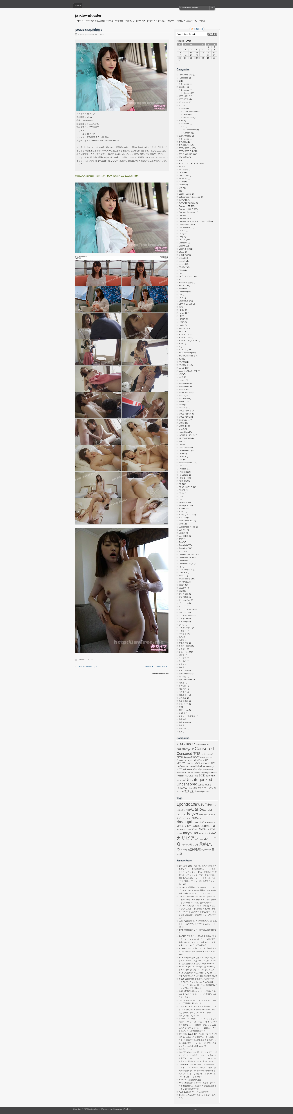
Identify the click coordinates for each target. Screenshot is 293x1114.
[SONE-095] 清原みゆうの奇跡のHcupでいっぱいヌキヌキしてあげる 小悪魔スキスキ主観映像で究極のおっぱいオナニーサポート (197, 890)
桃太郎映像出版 (185, 673)
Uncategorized (185, 554)
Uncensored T (185, 560)
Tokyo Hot (183, 548)
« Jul (179, 63)
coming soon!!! (185, 224)
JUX (194, 818)
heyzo (192, 814)
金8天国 (182, 713)
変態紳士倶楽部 (185, 646)
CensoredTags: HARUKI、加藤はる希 (194, 221)
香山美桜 (182, 719)
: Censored (183, 78)
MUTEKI (182, 423)
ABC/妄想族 (184, 157)
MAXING (182, 399)
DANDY (182, 231)
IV (180, 347)
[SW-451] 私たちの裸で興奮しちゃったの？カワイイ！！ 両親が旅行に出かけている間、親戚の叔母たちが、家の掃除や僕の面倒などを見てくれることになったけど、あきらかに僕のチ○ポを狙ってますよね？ (197, 1070)
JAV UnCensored (186, 356)
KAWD (199, 818)
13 (197, 52)
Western (182, 582)
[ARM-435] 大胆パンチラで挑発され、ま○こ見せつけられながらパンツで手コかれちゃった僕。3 (198, 924)
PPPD (179, 830)
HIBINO (182, 319)
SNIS (202, 829)
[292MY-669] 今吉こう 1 (86, 666)
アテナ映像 (183, 597)
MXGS (180, 826)
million (181, 402)
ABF (180, 160)
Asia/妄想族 (183, 169)
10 (180, 52)
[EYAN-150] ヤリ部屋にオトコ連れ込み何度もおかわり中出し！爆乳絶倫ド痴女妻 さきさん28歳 (197, 951)
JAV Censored (185, 353)
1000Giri (182, 87)
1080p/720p (184, 99)
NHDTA (187, 826)
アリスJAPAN (184, 600)
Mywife (182, 429)
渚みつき (182, 692)
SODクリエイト (185, 515)
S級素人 (182, 533)
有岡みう (182, 664)
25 (185, 58)
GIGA (181, 298)
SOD (181, 509)
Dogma (182, 246)
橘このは (182, 677)
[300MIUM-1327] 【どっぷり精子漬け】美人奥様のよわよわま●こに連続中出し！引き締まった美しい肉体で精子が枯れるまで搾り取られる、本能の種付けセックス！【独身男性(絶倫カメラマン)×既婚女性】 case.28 (198, 1040)
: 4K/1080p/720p (186, 75)
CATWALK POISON (187, 203)
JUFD (189, 818)
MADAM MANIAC (186, 383)
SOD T (181, 512)
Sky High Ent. (184, 505)
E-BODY (182, 255)
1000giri (213, 805)
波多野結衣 (196, 849)
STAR (213, 829)
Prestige (182, 472)
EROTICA (183, 267)
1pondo (182, 105)
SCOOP (182, 490)
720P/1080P (184, 148)
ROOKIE (182, 481)
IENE (181, 344)
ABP (188, 809)
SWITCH (182, 530)
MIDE (201, 822)
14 (203, 52)
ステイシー (183, 618)
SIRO (181, 499)
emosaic (182, 261)
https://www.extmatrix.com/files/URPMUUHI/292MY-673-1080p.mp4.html (107, 176)
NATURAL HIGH (185, 435)
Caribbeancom (185, 194)
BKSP (181, 188)
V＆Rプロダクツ (185, 570)
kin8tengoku (185, 822)
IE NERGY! (183, 337)
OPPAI (181, 457)
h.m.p (181, 307)
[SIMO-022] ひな (185, 1049)
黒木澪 (181, 725)
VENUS (182, 573)
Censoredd (183, 215)
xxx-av (181, 585)
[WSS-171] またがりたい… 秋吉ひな (194, 1092)
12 (191, 52)
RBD (184, 830)
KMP (181, 374)
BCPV (181, 182)
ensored (182, 264)
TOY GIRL (183, 551)
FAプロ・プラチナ (186, 276)
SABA (188, 830)
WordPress (127, 1109)
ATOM (181, 173)
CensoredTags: (185, 218)
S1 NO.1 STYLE (185, 487)
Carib (196, 809)
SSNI (207, 830)
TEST (181, 539)
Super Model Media (187, 527)
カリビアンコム (185, 609)
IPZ (184, 818)
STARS (182, 524)
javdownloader (88, 15)
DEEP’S (182, 240)
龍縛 (181, 731)
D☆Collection (184, 227)
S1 (180, 484)
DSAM (181, 252)
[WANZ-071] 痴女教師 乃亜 (190, 1080)
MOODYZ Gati (185, 417)
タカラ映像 (183, 622)
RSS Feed (198, 29)
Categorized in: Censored (189, 197)
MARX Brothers (185, 392)
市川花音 (182, 658)
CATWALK (183, 200)
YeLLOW (182, 588)
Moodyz (182, 408)
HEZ (181, 316)
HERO (181, 310)
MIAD (197, 822)
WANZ (181, 576)
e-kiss (181, 258)
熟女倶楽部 (183, 701)
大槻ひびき (193, 844)
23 (214, 55)
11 (185, 52)
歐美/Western (184, 680)
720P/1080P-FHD (186, 151)
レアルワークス (185, 628)
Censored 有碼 (185, 209)
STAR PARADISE (186, 521)
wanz (201, 833)
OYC (181, 460)
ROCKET (182, 478)
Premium (182, 469)
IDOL (181, 331)
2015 (181, 121)
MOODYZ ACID (185, 411)
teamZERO (183, 536)
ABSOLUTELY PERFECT (189, 163)
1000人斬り (184, 96)
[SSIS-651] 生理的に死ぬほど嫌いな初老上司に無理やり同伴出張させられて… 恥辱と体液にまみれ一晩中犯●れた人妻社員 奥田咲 (197, 899)
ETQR (181, 270)
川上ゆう (184, 850)
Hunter (181, 325)
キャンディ (183, 612)
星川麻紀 (182, 661)
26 (191, 58)
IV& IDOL (182, 350)
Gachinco (183, 292)
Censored (82, 660)
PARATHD (183, 466)
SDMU (194, 829)
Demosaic (183, 243)
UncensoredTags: (186, 563)
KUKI (181, 377)
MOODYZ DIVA (185, 414)
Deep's (182, 237)
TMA (181, 542)
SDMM (181, 493)
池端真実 (182, 689)
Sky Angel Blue (185, 502)
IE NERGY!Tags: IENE (188, 341)
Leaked (182, 380)
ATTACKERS (184, 176)
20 (197, 55)
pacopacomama (185, 463)
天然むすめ (183, 652)
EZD (181, 273)
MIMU (181, 405)
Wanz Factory (184, 579)
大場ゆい (182, 649)
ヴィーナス (183, 603)
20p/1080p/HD (185, 136)
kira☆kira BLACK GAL (188, 371)
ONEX (181, 454)
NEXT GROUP (185, 438)
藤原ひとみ (183, 710)
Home (78, 5)
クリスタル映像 (185, 615)
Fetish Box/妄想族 (186, 282)
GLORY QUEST (185, 304)
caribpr (207, 809)
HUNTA (211, 815)
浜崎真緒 (207, 850)
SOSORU (183, 518)
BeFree (182, 185)
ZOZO (181, 591)
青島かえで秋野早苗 (187, 716)
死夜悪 (181, 683)
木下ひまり (183, 670)
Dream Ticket (184, 249)
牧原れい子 (183, 704)
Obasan (182, 444)
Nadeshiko (183, 432)
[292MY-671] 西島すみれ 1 (157, 666)
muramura (183, 420)
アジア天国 (183, 594)
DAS (181, 234)
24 (180, 58)
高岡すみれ (183, 722)
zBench (115, 1109)
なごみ (181, 625)
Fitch (181, 289)
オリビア (182, 606)
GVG (184, 815)
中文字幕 (182, 634)
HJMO (181, 322)
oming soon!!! (184, 447)
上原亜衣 (184, 845)
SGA (181, 496)
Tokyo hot (183, 545)
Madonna (183, 386)
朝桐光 (181, 667)
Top (195, 1110)
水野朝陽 (182, 686)
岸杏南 (181, 655)
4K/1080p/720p (185, 145)
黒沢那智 (182, 728)
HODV (205, 815)
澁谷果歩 (182, 698)
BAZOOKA (183, 179)
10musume (183, 102)
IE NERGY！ (184, 334)
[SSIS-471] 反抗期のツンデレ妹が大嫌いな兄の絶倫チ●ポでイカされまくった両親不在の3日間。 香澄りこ (197, 994)
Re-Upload (183, 475)
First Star (182, 286)
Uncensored (188, 118)
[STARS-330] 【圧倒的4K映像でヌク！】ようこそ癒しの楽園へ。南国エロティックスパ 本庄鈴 (197, 915)
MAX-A (181, 395)
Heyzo (186, 114)
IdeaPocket (183, 328)
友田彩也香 (183, 643)
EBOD (179, 815)
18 (185, 55)
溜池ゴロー (183, 695)
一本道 (181, 631)
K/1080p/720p (185, 365)
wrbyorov (90, 34)
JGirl (181, 359)
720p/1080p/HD (190, 111)
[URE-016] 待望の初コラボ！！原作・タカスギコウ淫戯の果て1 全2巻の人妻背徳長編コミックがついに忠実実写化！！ (197, 1086)
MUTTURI (183, 426)
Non (180, 441)
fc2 (180, 279)
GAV (181, 295)
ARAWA (182, 166)
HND (201, 815)
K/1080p (182, 362)
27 (197, 58)
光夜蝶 (181, 640)
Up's (181, 567)
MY (92, 660)
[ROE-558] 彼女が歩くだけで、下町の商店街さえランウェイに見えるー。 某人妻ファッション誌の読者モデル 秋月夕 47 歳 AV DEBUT (197, 961)
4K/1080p (183, 142)
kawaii (181, 368)
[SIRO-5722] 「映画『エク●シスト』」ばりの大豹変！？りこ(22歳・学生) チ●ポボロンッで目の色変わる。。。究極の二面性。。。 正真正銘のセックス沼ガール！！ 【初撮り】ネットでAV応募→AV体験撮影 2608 (198, 1025)
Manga (182, 389)
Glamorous (183, 301)
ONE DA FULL (185, 450)
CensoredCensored (187, 212)
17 (180, 55)
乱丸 (181, 637)
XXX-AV (210, 833)
